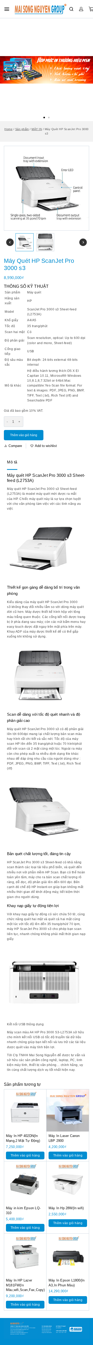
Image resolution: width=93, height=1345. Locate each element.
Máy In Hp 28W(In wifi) (66, 1208)
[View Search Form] (71, 9)
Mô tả (12, 462)
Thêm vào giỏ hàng (23, 435)
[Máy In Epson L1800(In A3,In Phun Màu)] (68, 1255)
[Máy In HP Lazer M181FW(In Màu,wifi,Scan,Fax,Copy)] (25, 1255)
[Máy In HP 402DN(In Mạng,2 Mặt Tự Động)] (25, 1110)
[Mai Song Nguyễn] (40, 9)
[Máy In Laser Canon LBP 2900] (68, 1110)
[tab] (12, 462)
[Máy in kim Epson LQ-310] (25, 1182)
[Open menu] (7, 9)
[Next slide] (83, 242)
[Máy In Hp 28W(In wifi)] (68, 1182)
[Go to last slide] (10, 242)
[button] (44, 117)
